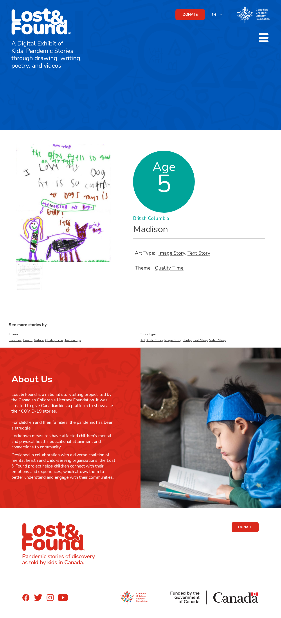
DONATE (190, 14)
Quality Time (169, 268)
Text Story (198, 253)
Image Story (172, 253)
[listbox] (217, 15)
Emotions (15, 340)
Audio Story (154, 340)
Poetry (187, 340)
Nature (39, 340)
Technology (73, 340)
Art (142, 340)
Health (27, 340)
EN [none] (213, 14)
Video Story (217, 340)
